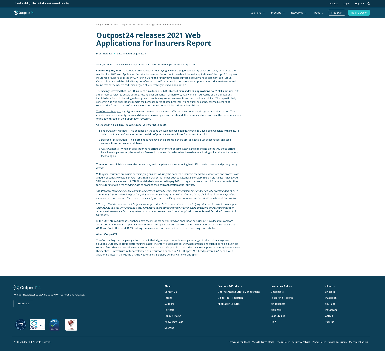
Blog (98, 24)
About (316, 12)
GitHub (329, 315)
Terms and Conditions (239, 341)
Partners (334, 3)
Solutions (256, 12)
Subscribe (23, 303)
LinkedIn (330, 291)
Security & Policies (301, 341)
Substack (330, 321)
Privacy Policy (319, 341)
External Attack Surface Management (239, 291)
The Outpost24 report (108, 111)
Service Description (337, 341)
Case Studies (278, 315)
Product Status (173, 315)
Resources (297, 12)
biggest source (153, 101)
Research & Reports (282, 297)
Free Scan (336, 12)
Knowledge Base (174, 321)
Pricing (168, 297)
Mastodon (331, 297)
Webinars (276, 309)
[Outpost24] (71, 13)
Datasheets (277, 291)
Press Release (111, 24)
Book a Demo (359, 12)
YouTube (330, 303)
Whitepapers (278, 303)
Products (276, 12)
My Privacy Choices (358, 341)
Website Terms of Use (263, 341)
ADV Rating (139, 77)
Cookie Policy (283, 341)
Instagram (331, 309)
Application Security (229, 303)
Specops (169, 327)
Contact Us (171, 291)
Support (346, 3)
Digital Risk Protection (230, 297)
